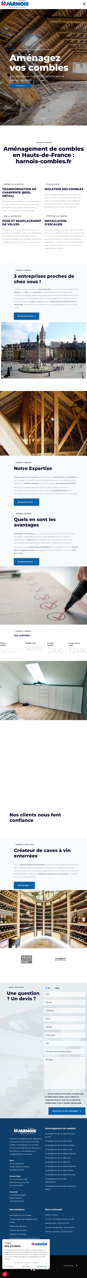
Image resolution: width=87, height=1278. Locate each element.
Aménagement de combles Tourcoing (60, 1175)
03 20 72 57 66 (63, 1223)
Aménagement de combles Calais (58, 1141)
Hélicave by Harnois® (18, 1226)
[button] (4, 1274)
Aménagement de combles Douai (58, 1149)
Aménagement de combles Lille (57, 1162)
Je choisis (26, 1266)
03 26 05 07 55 (66, 1232)
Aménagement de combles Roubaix (59, 1170)
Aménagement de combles (20, 1215)
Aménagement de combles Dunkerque (60, 1154)
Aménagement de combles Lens (58, 1158)
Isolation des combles (18, 1230)
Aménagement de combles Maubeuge (60, 1166)
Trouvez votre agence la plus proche (59, 1219)
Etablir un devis (51, 1215)
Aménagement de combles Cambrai (59, 1145)
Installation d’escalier (18, 1234)
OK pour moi (42, 1266)
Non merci (10, 1266)
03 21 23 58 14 (69, 1227)
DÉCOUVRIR (20, 86)
